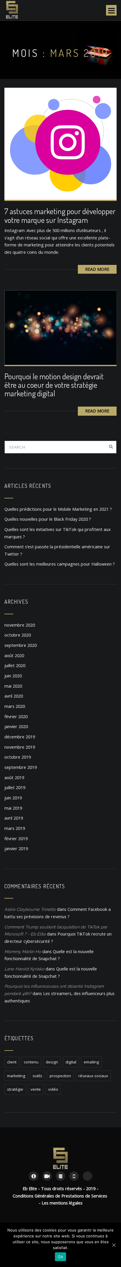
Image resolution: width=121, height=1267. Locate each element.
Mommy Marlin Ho (22, 951)
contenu (31, 1062)
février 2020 (16, 716)
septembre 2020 (20, 645)
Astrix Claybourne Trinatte (30, 909)
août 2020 (14, 655)
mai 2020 (13, 686)
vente (36, 1089)
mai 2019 (13, 808)
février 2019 (16, 838)
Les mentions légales (62, 1203)
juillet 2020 (14, 665)
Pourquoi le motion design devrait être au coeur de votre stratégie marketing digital (54, 384)
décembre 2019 (19, 737)
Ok (60, 1256)
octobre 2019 (17, 757)
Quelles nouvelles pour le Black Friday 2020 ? (47, 519)
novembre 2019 (19, 747)
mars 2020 (14, 706)
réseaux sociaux (93, 1075)
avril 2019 (13, 818)
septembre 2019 (20, 767)
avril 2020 (13, 696)
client (11, 1062)
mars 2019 (14, 828)
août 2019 (14, 777)
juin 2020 (13, 676)
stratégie (15, 1089)
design (52, 1062)
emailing (91, 1062)
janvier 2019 (16, 848)
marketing (16, 1075)
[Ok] (114, 1245)
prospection (60, 1075)
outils (37, 1075)
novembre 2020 (19, 625)
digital (70, 1062)
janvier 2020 (16, 726)
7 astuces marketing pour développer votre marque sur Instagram (59, 215)
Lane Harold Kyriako (24, 968)
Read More (97, 269)
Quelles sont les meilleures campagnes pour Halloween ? (59, 564)
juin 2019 (13, 798)
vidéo (53, 1089)
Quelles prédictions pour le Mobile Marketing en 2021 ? (58, 509)
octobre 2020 (17, 635)
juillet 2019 (14, 787)
